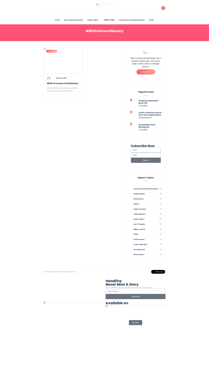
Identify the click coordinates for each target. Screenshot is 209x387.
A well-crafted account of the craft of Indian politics (150, 113)
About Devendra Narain (73, 20)
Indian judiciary (139, 214)
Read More (146, 72)
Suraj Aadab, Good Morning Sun (147, 126)
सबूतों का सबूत (109, 20)
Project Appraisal (140, 244)
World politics (139, 254)
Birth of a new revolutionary (62, 83)
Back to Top (159, 272)
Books (151, 20)
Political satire (139, 239)
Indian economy (140, 209)
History (136, 204)
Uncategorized (139, 249)
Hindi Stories (139, 199)
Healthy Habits (139, 194)
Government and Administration (132, 20)
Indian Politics (92, 20)
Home (57, 20)
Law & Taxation (139, 224)
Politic (136, 234)
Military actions (139, 229)
